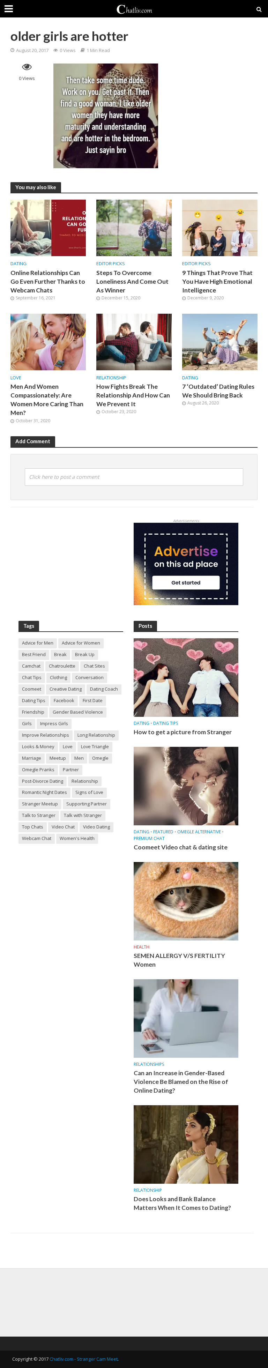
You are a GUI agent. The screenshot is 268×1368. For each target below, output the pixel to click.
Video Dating (96, 827)
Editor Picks (110, 263)
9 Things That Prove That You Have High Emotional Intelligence (217, 281)
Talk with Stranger (83, 815)
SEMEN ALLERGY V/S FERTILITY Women (179, 960)
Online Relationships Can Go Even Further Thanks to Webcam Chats (47, 281)
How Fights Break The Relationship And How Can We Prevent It (133, 395)
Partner (71, 769)
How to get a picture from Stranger (183, 732)
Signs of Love (89, 792)
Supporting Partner (86, 804)
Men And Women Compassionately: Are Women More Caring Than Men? (46, 399)
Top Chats (32, 827)
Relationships (149, 1064)
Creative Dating (66, 689)
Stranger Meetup (40, 804)
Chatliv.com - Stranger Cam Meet (84, 1359)
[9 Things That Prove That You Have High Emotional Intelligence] (220, 227)
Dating (18, 263)
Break (60, 654)
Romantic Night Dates (44, 792)
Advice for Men (37, 643)
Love (15, 377)
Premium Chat (149, 838)
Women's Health (77, 838)
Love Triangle (95, 746)
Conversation (89, 677)
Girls (27, 723)
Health (141, 947)
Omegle (100, 758)
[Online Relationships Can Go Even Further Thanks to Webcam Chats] (48, 227)
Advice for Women (81, 643)
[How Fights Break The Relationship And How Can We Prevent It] (134, 341)
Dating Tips (33, 700)
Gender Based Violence (78, 712)
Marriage (31, 758)
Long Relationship (96, 735)
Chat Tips (32, 677)
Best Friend (34, 654)
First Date (93, 700)
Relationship (111, 377)
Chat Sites (94, 666)
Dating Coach (104, 689)
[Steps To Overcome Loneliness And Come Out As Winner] (134, 227)
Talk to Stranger (38, 815)
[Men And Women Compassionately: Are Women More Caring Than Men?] (48, 341)
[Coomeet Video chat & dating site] (186, 785)
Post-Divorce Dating (42, 781)
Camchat (31, 666)
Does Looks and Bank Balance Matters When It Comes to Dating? (182, 1203)
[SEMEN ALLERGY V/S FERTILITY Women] (186, 900)
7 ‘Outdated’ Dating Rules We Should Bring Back (218, 391)
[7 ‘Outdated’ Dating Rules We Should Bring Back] (220, 341)
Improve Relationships (45, 735)
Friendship (33, 712)
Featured (163, 832)
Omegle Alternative (199, 832)
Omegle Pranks (38, 769)
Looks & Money (38, 746)
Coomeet (31, 689)
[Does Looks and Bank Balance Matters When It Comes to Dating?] (186, 1143)
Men (79, 758)
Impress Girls (54, 723)
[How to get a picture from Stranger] (186, 677)
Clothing (58, 677)
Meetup (58, 758)
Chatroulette (62, 666)
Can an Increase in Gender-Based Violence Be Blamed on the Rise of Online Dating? (181, 1081)
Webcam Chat (36, 838)
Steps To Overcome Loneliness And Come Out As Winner (132, 281)
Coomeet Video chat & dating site (181, 847)
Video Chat (63, 827)
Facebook (64, 700)
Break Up (85, 654)
